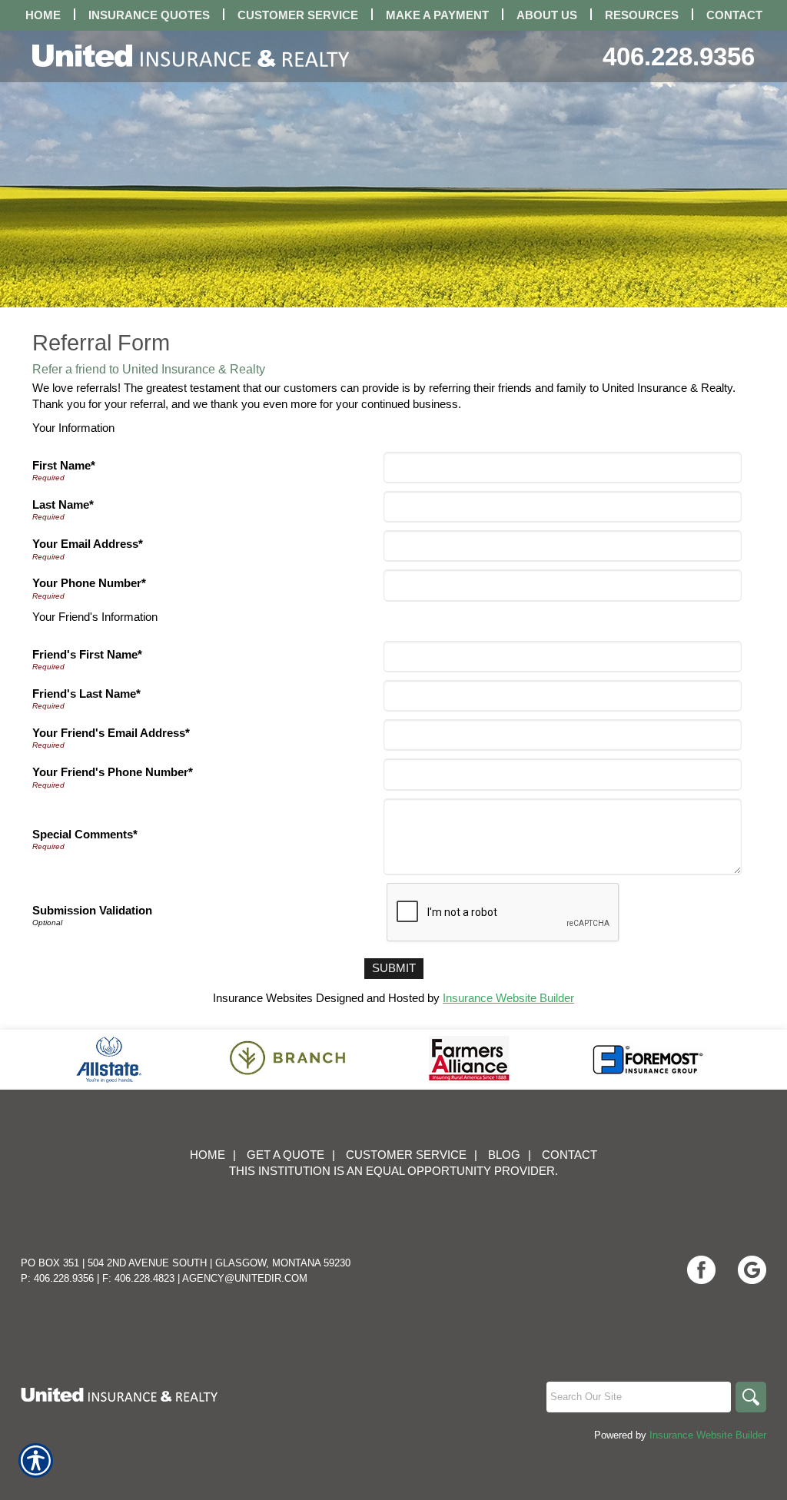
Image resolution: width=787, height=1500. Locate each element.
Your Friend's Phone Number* (112, 772)
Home (207, 1155)
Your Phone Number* (89, 583)
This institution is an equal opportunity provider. (393, 1171)
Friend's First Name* (87, 655)
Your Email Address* (87, 544)
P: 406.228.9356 (57, 1278)
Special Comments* (85, 834)
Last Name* (63, 505)
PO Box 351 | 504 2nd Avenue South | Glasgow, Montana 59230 (185, 1263)
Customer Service (406, 1155)
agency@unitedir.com (244, 1278)
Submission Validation (92, 910)
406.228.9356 (679, 56)
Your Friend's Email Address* (111, 733)
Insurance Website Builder (508, 998)
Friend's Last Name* (86, 694)
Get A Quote (285, 1155)
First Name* (63, 466)
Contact (569, 1155)
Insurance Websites (263, 998)
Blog (504, 1155)
